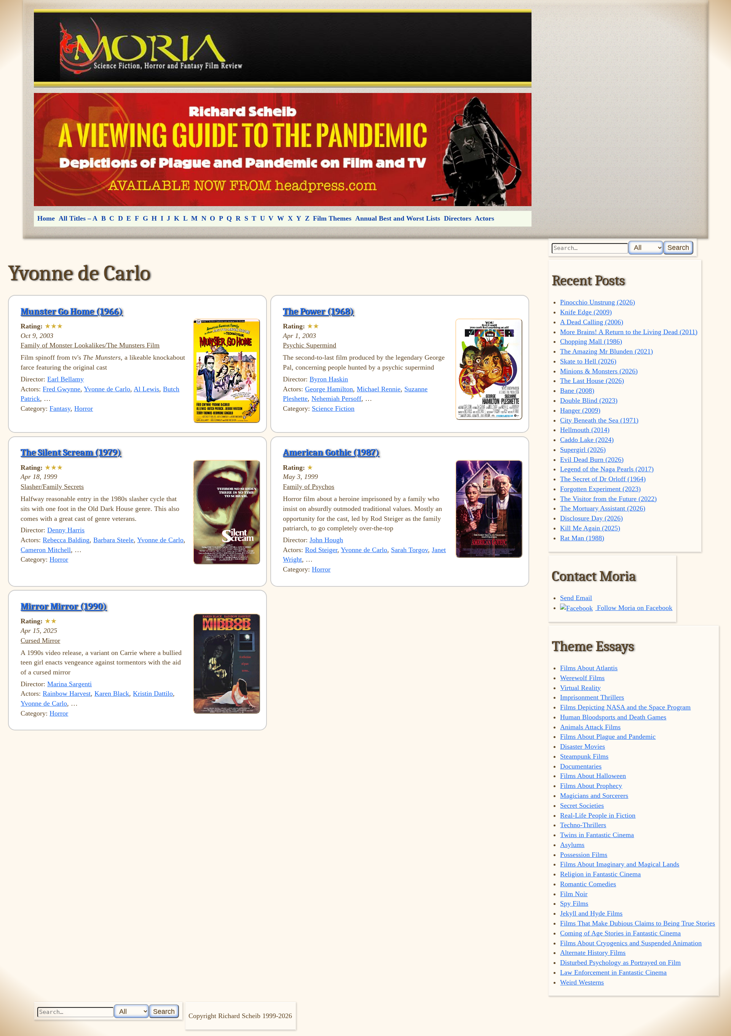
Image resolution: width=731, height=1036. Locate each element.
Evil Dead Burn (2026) (592, 459)
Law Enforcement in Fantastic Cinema (613, 972)
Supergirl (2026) (583, 449)
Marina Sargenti (69, 684)
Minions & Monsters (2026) (599, 371)
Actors (484, 218)
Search (678, 247)
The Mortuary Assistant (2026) (602, 508)
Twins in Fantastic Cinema (597, 835)
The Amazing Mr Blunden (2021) (606, 351)
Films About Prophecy (591, 785)
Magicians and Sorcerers (594, 795)
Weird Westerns (582, 982)
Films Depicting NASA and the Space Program (625, 707)
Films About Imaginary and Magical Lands (619, 864)
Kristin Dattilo (153, 693)
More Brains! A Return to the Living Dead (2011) (628, 332)
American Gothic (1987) (331, 452)
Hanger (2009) (580, 410)
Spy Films (574, 903)
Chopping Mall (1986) (591, 341)
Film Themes (332, 218)
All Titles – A (78, 218)
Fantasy (59, 408)
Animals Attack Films (590, 727)
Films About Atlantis (589, 668)
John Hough (326, 540)
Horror (83, 408)
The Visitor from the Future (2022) (608, 499)
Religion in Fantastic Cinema (600, 874)
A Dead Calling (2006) (591, 322)
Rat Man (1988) (582, 538)
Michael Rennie (379, 389)
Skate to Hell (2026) (588, 361)
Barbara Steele (113, 540)
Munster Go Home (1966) (72, 311)
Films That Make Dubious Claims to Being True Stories (637, 923)
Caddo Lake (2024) (587, 440)
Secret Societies (582, 805)
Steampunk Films (584, 756)
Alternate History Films (593, 952)
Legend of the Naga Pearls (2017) (607, 469)
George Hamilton (329, 389)
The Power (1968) (318, 311)
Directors (457, 218)
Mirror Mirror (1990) (64, 606)
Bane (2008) (577, 390)
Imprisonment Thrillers (592, 697)
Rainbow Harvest (67, 693)
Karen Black (111, 693)
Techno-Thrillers (583, 825)
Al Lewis (146, 389)
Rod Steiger (321, 550)
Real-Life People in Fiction (597, 815)
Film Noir (573, 894)
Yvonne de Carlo (107, 389)
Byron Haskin (329, 379)
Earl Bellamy (65, 379)
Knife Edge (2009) (586, 312)
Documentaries (581, 766)
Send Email (576, 598)
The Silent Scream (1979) (71, 452)
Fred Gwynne (61, 389)
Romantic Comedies (588, 884)
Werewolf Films (582, 678)
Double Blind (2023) (589, 400)
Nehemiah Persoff (336, 398)
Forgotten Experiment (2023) (600, 489)
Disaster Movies (582, 746)
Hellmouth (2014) (585, 430)
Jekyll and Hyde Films (591, 913)
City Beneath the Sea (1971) (599, 420)
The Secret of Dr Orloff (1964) (603, 479)
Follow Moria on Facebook (633, 608)
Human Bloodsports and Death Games (613, 717)
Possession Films (583, 854)
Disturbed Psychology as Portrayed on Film (620, 962)
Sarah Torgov (409, 550)
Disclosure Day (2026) (591, 518)
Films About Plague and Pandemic (608, 736)
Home (46, 218)
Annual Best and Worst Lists (397, 218)
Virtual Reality (580, 688)
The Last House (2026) (592, 380)
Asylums (572, 845)
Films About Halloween (593, 776)
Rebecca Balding (66, 540)
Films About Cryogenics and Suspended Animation (631, 943)
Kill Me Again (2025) (590, 528)
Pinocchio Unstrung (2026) (597, 302)
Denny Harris (66, 530)
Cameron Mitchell (46, 550)
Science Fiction (333, 408)
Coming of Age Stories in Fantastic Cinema (620, 933)
